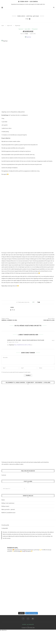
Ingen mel (9, 25)
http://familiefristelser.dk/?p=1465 (22, 344)
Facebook (4, 475)
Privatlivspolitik (5, 525)
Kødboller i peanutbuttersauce (8, 512)
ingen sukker (27, 29)
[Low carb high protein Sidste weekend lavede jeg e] (14, 582)
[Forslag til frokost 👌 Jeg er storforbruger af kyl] (42, 582)
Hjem (3, 25)
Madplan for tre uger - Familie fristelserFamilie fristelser (25, 340)
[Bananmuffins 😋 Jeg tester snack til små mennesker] (14, 563)
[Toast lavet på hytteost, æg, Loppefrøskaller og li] (42, 563)
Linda (26, 33)
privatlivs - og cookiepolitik (28, 624)
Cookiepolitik (5, 528)
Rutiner (3, 500)
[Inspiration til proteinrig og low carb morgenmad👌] (14, 601)
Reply (53, 340)
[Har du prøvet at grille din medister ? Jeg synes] (42, 601)
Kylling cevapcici (5, 506)
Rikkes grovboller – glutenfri (8, 509)
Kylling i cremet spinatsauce (8, 503)
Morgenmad (34, 29)
